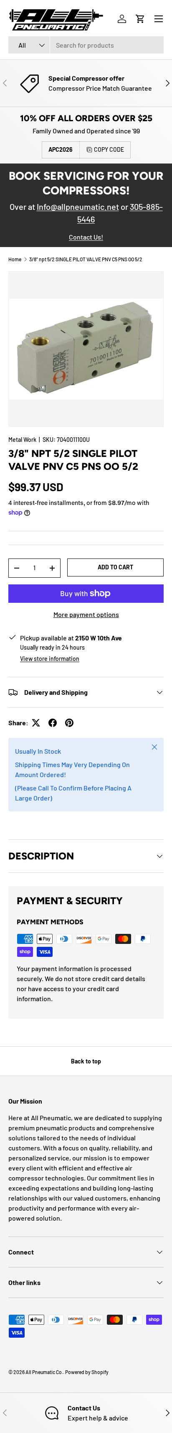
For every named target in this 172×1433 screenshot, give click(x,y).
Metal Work (22, 439)
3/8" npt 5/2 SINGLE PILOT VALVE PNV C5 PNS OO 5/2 (85, 259)
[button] (140, 19)
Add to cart (115, 567)
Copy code (109, 149)
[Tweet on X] (36, 722)
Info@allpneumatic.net (78, 206)
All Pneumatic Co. (44, 1372)
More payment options (86, 614)
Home (14, 259)
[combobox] (86, 45)
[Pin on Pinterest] (69, 722)
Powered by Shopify (87, 1372)
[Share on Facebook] (52, 722)
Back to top (86, 1061)
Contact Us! (86, 237)
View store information (49, 658)
